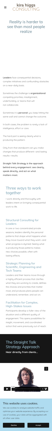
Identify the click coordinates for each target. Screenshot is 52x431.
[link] (26, 7)
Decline (14, 425)
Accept (38, 425)
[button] (6, 7)
